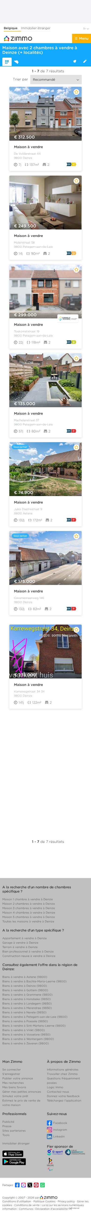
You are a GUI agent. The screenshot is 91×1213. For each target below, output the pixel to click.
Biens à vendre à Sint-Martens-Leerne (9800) (34, 1025)
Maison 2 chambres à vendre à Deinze (28, 903)
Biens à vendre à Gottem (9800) (25, 990)
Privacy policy (66, 1201)
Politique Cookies (44, 1201)
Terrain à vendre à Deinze (20, 947)
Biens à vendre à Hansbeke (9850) (26, 999)
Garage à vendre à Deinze (20, 942)
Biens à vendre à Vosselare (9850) (26, 1034)
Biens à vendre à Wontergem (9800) (28, 1039)
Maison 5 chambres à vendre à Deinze (28, 917)
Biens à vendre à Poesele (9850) (25, 1021)
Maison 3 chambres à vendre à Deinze (28, 908)
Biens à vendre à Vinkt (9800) (23, 1030)
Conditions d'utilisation (17, 1201)
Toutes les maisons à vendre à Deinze (28, 921)
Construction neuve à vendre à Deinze (28, 956)
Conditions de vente (27, 1205)
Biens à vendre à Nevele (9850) (24, 1012)
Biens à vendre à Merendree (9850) (27, 1008)
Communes (26, 1208)
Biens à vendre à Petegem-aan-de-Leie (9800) (34, 1016)
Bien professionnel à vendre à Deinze (28, 951)
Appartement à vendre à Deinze (24, 938)
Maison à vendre (28, 147)
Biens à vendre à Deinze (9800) (24, 985)
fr (85, 28)
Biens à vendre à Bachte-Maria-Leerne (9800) (34, 981)
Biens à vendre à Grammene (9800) (27, 994)
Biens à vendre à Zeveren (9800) (25, 1043)
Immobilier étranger (35, 28)
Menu (83, 38)
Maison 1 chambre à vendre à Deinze (27, 899)
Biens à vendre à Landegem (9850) (27, 1003)
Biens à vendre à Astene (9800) (24, 977)
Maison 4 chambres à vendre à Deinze (28, 912)
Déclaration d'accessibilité (51, 1208)
